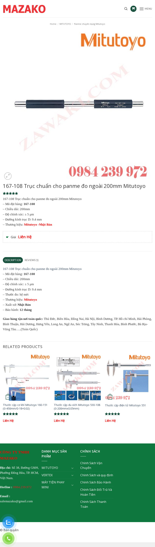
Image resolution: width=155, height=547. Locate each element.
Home (53, 23)
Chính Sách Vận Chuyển (91, 465)
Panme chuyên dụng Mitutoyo (89, 23)
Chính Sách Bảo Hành (95, 482)
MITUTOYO (65, 23)
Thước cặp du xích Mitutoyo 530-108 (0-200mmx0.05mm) (77, 406)
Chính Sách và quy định (96, 475)
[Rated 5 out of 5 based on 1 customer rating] (77, 193)
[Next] (152, 391)
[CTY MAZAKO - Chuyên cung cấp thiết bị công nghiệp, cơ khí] (29, 8)
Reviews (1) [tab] (32, 260)
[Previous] (3, 391)
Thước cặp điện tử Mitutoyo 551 (125, 405)
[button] (125, 8)
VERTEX (47, 475)
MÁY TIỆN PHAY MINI (53, 484)
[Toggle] (72, 468)
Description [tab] (13, 260)
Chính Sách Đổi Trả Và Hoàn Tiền (96, 492)
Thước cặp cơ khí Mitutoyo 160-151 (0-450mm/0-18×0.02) (25, 406)
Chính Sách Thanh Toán (93, 504)
